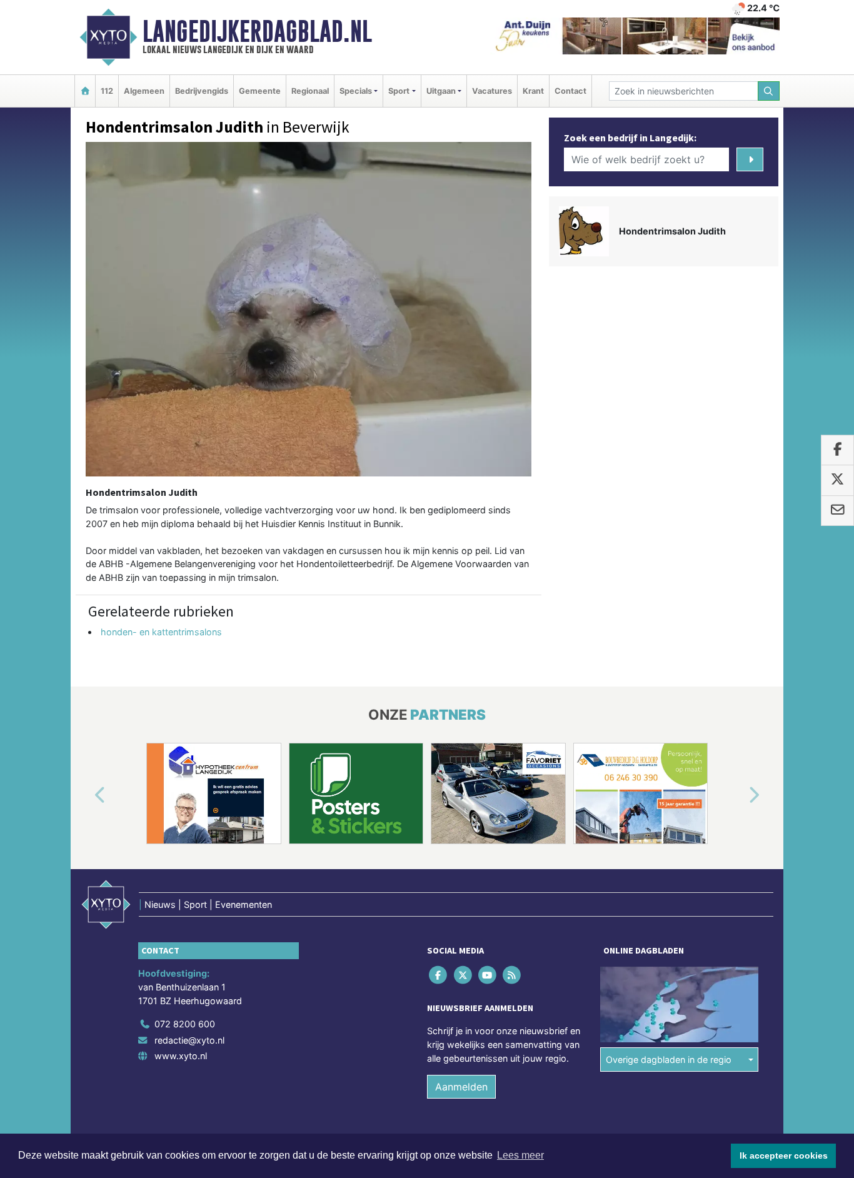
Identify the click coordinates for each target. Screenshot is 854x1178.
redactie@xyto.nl (189, 1040)
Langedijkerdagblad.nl (257, 31)
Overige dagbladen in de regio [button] (668, 1059)
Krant (533, 91)
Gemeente (260, 91)
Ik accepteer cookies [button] (784, 1155)
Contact (570, 91)
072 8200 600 (184, 1024)
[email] (837, 511)
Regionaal (310, 91)
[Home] (85, 91)
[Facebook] (439, 975)
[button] (86, 796)
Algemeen (144, 91)
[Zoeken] (769, 91)
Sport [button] (398, 91)
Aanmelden (461, 1086)
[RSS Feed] (513, 975)
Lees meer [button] (520, 1155)
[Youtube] (488, 975)
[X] (463, 975)
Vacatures (492, 91)
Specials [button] (355, 91)
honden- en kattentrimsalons (161, 632)
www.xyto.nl (180, 1055)
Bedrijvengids (201, 91)
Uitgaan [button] (441, 91)
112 (107, 91)
